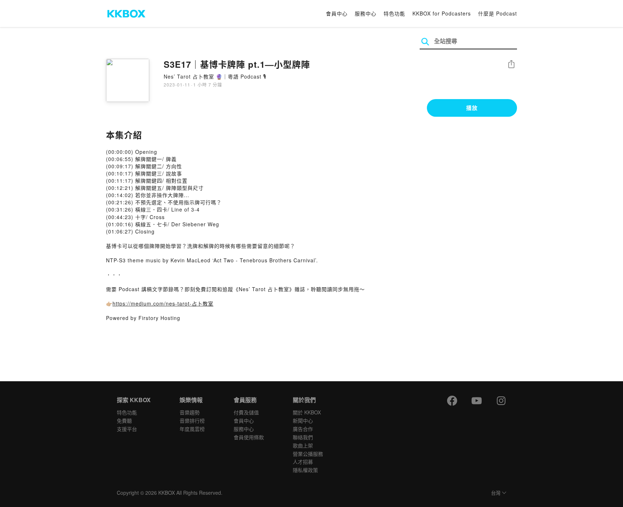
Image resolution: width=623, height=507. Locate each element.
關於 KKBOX (307, 412)
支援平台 (127, 428)
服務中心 (365, 13)
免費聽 (124, 420)
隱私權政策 (305, 469)
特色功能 (394, 13)
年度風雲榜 (192, 428)
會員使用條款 (249, 437)
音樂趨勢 (190, 412)
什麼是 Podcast (497, 13)
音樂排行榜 (192, 420)
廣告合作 (303, 428)
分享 (511, 64)
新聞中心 (303, 420)
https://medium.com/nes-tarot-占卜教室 (162, 303)
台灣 (495, 493)
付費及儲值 (246, 412)
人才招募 (303, 461)
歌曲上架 (303, 445)
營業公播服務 (308, 453)
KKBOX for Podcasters (441, 13)
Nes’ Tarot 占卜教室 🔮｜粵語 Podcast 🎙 (215, 76)
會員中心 (337, 13)
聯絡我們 (303, 437)
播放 (472, 108)
